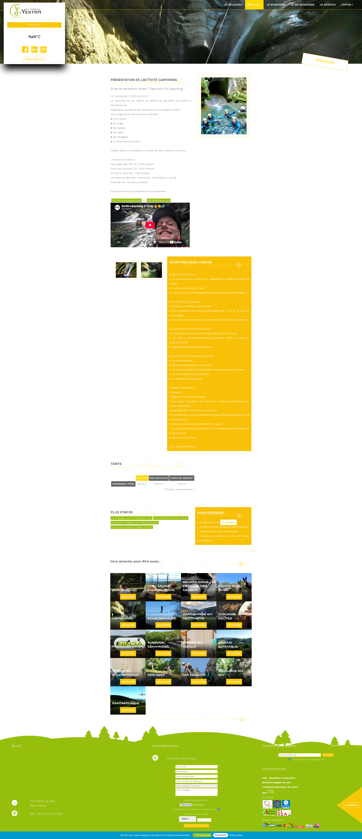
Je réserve (328, 4)
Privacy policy (236, 835)
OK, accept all (203, 835)
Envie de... (254, 4)
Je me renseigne (303, 4)
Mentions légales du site (276, 782)
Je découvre (233, 4)
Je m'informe (276, 4)
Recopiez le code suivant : (196, 814)
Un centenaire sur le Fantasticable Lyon (131, 518)
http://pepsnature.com (158, 200)
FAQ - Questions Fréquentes (278, 778)
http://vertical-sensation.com (126, 200)
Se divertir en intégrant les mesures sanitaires (134, 522)
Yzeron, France (34, 37)
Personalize (221, 835)
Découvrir (128, 596)
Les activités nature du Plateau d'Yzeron (132, 527)
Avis (265, 792)
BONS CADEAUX (34, 59)
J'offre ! (347, 4)
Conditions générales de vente (280, 787)
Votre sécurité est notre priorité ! (171, 518)
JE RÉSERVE (228, 522)
